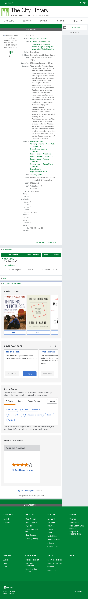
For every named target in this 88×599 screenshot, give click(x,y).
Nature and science (30, 410)
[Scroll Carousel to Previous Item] (50, 291)
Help (71, 555)
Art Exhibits (74, 522)
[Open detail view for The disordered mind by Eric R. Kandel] (38, 312)
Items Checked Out (31, 530)
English (6, 519)
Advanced (51, 522)
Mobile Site (78, 592)
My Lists (29, 526)
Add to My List (74, 32)
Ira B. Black (12, 351)
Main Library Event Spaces (76, 527)
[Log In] (80, 3)
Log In (84, 3)
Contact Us (51, 570)
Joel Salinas (48, 351)
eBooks (50, 543)
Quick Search (30, 519)
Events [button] (43, 20)
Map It (5, 278)
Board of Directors (54, 563)
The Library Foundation (29, 564)
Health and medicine (33, 415)
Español (6, 522)
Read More (12, 374)
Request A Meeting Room (75, 533)
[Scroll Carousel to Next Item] (55, 291)
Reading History (31, 538)
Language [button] (7, 514)
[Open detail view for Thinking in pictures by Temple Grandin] (15, 312)
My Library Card (31, 522)
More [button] (76, 21)
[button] (52, 401)
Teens (5, 563)
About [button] (50, 555)
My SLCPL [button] (8, 20)
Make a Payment (32, 560)
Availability (7, 250)
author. (39, 39)
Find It (14, 332)
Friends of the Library (31, 570)
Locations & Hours (54, 560)
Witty (10, 420)
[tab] (9, 401)
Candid (49, 415)
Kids (5, 567)
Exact (49, 533)
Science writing (14, 415)
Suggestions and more (12, 283)
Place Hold (76, 27)
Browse (50, 526)
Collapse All (53, 242)
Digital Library (53, 536)
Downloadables (53, 540)
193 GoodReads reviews (22, 470)
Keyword (51, 519)
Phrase (50, 529)
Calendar (72, 519)
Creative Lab (52, 546)
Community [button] (30, 555)
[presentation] (15, 312)
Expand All (40, 242)
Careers (50, 567)
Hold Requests (31, 535)
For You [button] (60, 20)
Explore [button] (27, 20)
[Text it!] (5, 270)
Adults (6, 560)
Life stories (12, 410)
